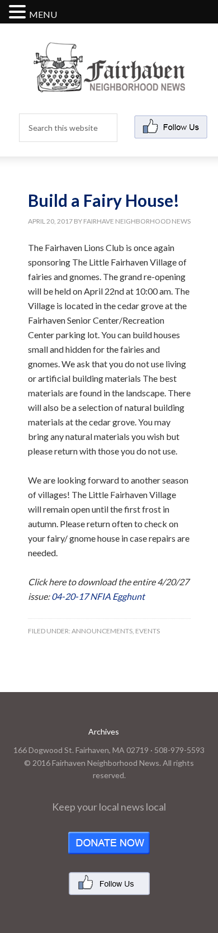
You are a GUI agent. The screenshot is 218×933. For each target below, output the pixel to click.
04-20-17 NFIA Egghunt (98, 596)
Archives (103, 731)
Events (147, 631)
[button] (19, 12)
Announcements (102, 631)
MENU (43, 14)
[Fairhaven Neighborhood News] (109, 83)
